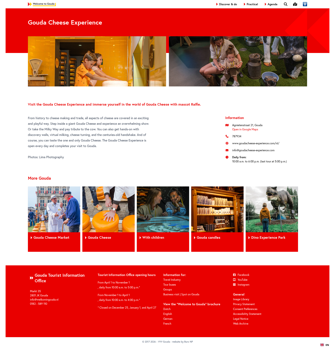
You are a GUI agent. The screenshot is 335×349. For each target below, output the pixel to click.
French (167, 323)
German (167, 318)
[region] (167, 219)
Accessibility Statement (247, 314)
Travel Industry (172, 279)
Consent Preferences (245, 309)
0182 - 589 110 (38, 303)
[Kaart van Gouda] (295, 4)
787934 (236, 136)
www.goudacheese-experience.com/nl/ (255, 143)
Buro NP (188, 341)
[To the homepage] (42, 4)
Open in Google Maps (245, 129)
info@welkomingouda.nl (44, 299)
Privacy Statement (244, 304)
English (167, 314)
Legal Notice (240, 318)
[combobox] (325, 344)
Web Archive (240, 323)
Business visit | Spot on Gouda (181, 294)
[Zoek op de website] (285, 4)
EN (327, 345)
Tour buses (169, 284)
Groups (167, 289)
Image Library (241, 299)
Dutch (167, 309)
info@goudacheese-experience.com (253, 150)
